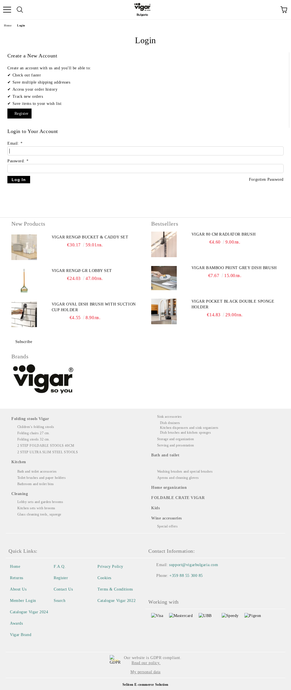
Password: (17, 161)
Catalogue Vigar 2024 (29, 612)
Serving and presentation (175, 445)
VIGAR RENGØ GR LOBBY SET (82, 271)
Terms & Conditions (115, 589)
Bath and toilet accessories (37, 471)
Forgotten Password (266, 179)
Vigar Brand (20, 635)
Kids (155, 508)
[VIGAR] (43, 380)
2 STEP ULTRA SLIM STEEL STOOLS (47, 452)
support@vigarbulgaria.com (193, 565)
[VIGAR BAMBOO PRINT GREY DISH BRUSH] (164, 278)
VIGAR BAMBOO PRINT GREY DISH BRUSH (234, 268)
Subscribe (23, 342)
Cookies (104, 578)
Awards (16, 623)
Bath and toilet (165, 455)
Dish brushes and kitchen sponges (185, 433)
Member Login (23, 600)
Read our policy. (146, 663)
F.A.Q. (60, 566)
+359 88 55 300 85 (186, 575)
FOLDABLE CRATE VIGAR (178, 498)
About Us (18, 589)
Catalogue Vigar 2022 (116, 600)
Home (7, 25)
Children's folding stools (35, 427)
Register (21, 113)
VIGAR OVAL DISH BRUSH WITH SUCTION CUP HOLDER (94, 307)
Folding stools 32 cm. (33, 439)
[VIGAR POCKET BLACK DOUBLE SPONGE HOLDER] (164, 311)
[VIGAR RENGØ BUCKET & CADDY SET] (24, 247)
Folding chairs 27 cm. (33, 433)
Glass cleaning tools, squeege (39, 514)
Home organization (169, 487)
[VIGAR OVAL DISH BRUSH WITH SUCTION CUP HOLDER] (24, 314)
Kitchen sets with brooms (36, 508)
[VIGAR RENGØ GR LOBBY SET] (24, 281)
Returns (16, 578)
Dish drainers (170, 423)
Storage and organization (175, 439)
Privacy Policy (110, 566)
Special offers (167, 526)
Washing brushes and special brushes (185, 471)
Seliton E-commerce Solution (145, 685)
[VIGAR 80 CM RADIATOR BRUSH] (164, 244)
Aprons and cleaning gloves (178, 478)
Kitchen (18, 462)
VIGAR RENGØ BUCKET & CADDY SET (90, 237)
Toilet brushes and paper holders (41, 478)
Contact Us (63, 589)
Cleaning (19, 494)
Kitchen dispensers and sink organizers (189, 428)
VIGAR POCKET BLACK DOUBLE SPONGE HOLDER (233, 304)
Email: (14, 143)
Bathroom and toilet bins (35, 484)
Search (59, 600)
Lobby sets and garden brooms (40, 502)
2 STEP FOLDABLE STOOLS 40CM (45, 446)
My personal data (145, 672)
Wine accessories (166, 518)
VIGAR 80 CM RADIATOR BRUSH (224, 234)
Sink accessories (169, 417)
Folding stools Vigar (30, 419)
